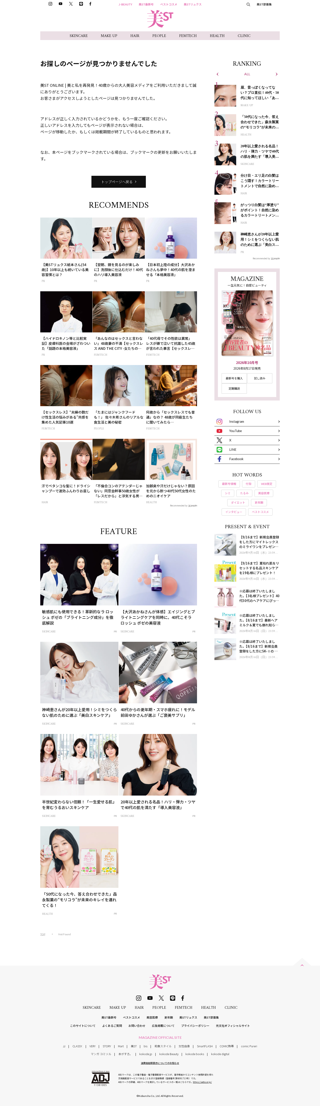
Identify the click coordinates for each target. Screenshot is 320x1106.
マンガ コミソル (101, 1054)
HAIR (134, 36)
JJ (64, 1046)
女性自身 (184, 1046)
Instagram (236, 421)
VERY (92, 1046)
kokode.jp (145, 1054)
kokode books (194, 1054)
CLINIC (244, 36)
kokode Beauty (169, 1054)
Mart (121, 1046)
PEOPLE (159, 36)
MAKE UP (109, 36)
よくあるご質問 (112, 1026)
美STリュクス (193, 4)
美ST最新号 (146, 4)
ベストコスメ (168, 4)
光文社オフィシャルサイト (233, 1026)
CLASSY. (77, 1046)
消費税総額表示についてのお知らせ (160, 1063)
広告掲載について (163, 1026)
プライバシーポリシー (195, 1026)
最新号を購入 (234, 378)
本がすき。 (125, 1054)
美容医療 (152, 1017)
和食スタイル (163, 1046)
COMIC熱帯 (227, 1046)
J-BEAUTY (125, 4)
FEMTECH (188, 36)
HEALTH (217, 36)
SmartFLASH (205, 1046)
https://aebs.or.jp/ (202, 1082)
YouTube (235, 431)
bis (145, 1046)
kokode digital (220, 1054)
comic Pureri (249, 1046)
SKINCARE (79, 36)
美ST (134, 1046)
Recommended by (178, 505)
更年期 (168, 1017)
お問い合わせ (136, 1026)
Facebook (236, 459)
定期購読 (234, 388)
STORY (107, 1046)
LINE (232, 449)
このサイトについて (83, 1026)
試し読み (259, 378)
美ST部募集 (264, 4)
